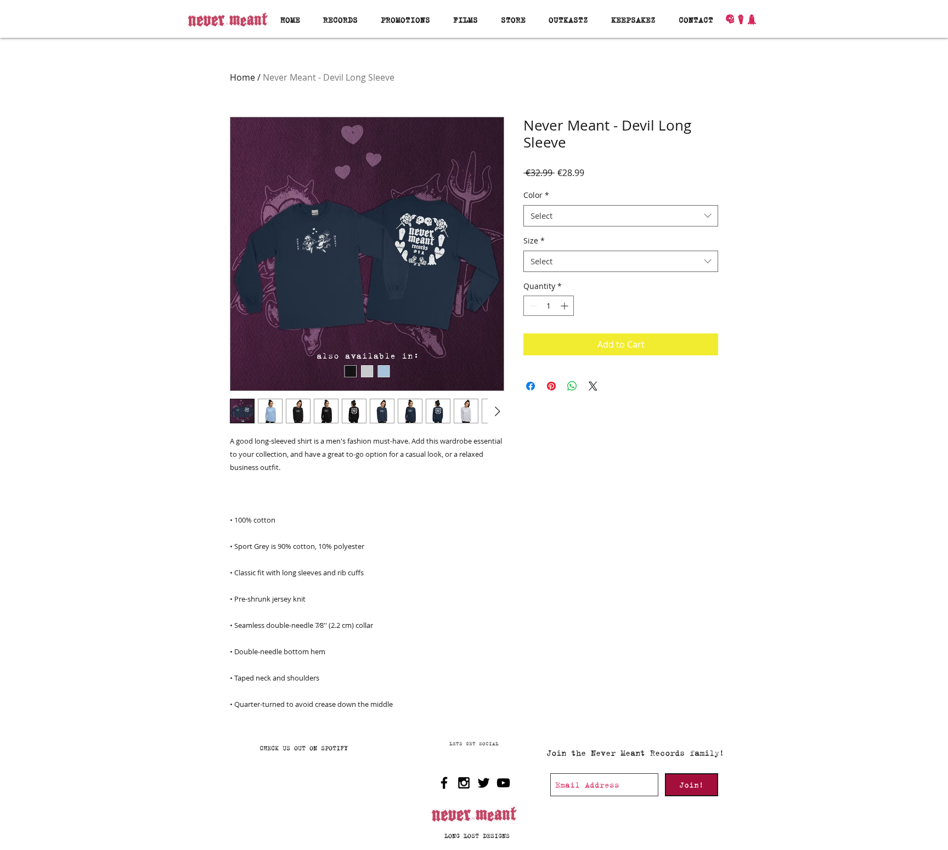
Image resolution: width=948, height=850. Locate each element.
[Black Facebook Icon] (444, 783)
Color (536, 195)
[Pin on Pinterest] (551, 386)
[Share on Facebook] (530, 386)
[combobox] (620, 215)
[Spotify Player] (307, 797)
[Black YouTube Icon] (503, 783)
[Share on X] (593, 386)
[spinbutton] (548, 305)
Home (242, 77)
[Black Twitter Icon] (484, 783)
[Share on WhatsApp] (572, 386)
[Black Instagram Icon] (464, 783)
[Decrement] (532, 305)
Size (534, 240)
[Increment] (565, 305)
